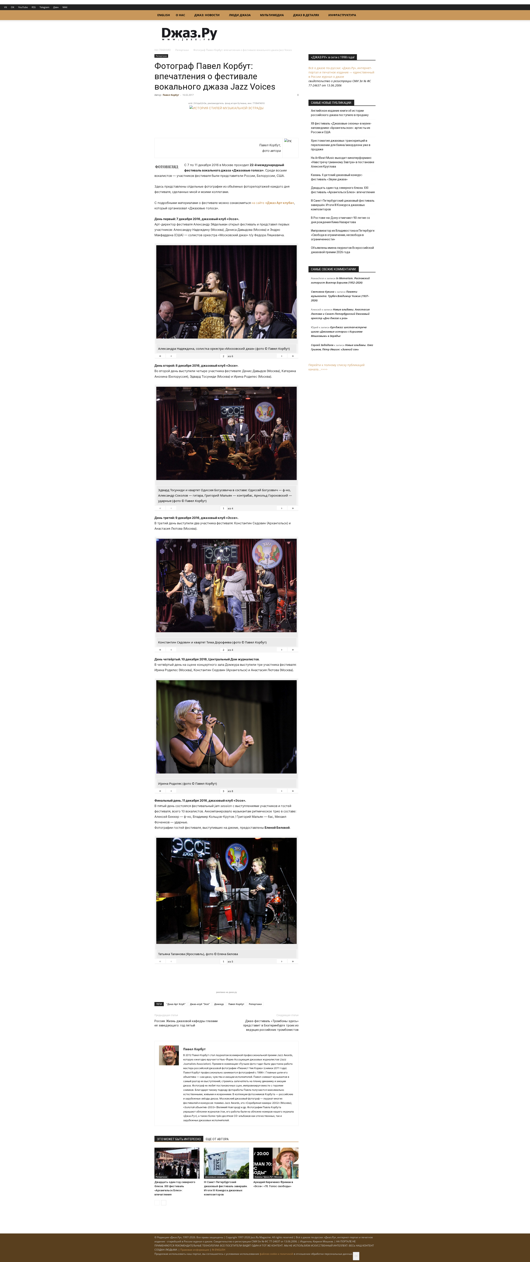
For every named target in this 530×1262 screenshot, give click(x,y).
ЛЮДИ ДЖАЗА (240, 15)
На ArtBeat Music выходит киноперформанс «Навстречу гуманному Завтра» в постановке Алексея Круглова (342, 162)
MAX (65, 7)
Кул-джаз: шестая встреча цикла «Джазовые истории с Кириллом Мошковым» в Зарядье (339, 331)
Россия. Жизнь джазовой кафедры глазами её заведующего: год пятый (186, 1023)
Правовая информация (194, 1249)
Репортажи (182, 50)
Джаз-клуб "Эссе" (200, 1004)
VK (5, 7)
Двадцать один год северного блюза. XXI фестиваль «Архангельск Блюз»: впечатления (343, 190)
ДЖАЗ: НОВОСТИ (207, 15)
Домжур (219, 1004)
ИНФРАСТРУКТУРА (342, 15)
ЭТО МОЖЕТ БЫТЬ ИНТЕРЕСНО (179, 1139)
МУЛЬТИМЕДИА (272, 15)
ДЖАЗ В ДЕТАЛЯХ (306, 15)
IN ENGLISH (218, 1249)
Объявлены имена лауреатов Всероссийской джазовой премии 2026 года (342, 250)
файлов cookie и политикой (276, 1254)
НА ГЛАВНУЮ (162, 50)
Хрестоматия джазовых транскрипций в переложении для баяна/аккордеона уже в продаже (340, 145)
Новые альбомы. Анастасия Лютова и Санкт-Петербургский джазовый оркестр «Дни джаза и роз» (340, 314)
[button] (371, 15)
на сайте (273, 203)
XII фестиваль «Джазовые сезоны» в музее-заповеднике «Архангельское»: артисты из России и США (341, 128)
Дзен (56, 7)
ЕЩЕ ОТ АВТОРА (217, 1139)
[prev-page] (157, 1202)
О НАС (180, 15)
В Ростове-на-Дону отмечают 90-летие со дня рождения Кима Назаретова (340, 220)
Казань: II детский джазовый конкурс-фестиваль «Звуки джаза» (337, 177)
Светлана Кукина (322, 291)
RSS (34, 7)
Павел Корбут (171, 94)
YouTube (23, 7)
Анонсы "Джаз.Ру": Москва (268, 1176)
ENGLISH (163, 15)
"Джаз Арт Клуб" (176, 1004)
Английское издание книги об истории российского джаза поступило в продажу (340, 113)
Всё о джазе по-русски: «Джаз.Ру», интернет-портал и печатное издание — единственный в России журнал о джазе (341, 72)
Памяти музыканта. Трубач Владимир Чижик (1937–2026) (340, 296)
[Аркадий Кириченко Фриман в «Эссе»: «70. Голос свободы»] (276, 1163)
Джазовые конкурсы (215, 1176)
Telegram (44, 7)
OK (12, 7)
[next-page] (163, 1202)
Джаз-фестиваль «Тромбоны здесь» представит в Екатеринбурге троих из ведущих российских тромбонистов (271, 1025)
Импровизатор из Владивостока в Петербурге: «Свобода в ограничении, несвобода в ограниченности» (343, 235)
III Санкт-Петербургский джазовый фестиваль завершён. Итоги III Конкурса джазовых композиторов (343, 205)
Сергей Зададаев (322, 345)
